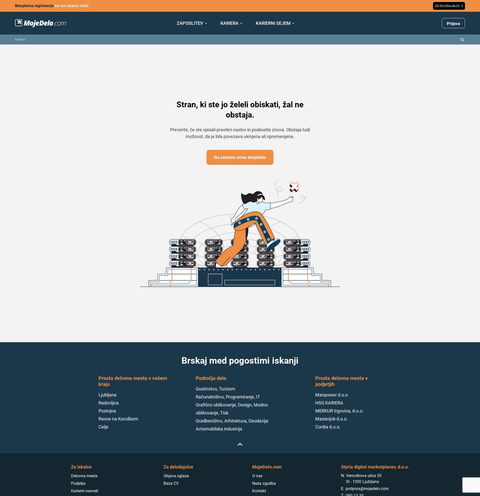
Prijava (453, 23)
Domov (20, 39)
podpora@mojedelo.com (367, 488)
